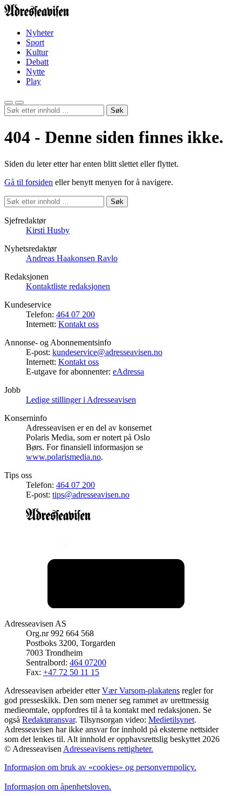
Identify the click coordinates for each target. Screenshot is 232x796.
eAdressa (128, 371)
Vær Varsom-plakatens (141, 690)
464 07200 (88, 662)
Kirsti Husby (48, 230)
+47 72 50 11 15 (71, 672)
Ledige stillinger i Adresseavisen (81, 399)
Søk (117, 110)
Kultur (37, 52)
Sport (35, 42)
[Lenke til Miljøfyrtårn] (116, 585)
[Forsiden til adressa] (36, 14)
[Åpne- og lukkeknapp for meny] (19, 102)
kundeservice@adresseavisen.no (107, 352)
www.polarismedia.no (63, 456)
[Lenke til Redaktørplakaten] (116, 541)
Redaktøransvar (48, 719)
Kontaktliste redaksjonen (68, 286)
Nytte (35, 71)
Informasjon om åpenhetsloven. (57, 786)
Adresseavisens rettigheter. (108, 748)
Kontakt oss (78, 324)
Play (33, 81)
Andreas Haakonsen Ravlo (72, 258)
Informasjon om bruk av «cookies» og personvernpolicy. (100, 767)
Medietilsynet (171, 719)
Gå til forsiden (28, 182)
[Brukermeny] (8, 102)
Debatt (37, 61)
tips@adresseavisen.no (90, 494)
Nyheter (39, 32)
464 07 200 (75, 314)
